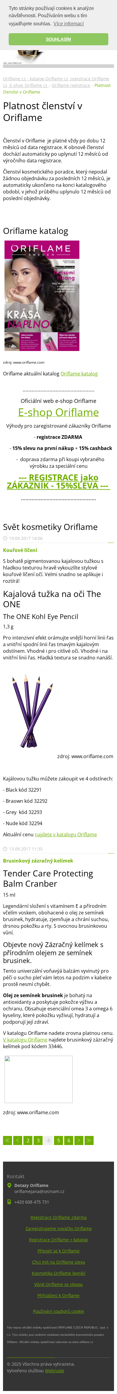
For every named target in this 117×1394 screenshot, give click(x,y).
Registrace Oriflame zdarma (59, 1217)
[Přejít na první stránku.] (7, 1140)
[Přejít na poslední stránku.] (89, 1140)
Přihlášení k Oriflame (59, 1295)
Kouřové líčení (20, 550)
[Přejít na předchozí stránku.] (17, 1140)
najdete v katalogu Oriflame (66, 834)
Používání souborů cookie (58, 1311)
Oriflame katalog (79, 373)
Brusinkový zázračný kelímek (38, 860)
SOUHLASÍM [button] (58, 39)
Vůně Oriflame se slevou (58, 1284)
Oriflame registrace (71, 85)
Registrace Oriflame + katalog (58, 1239)
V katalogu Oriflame (25, 1039)
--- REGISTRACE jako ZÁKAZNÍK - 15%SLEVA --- (58, 481)
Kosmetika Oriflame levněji (59, 1273)
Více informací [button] (68, 23)
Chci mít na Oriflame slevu (58, 1262)
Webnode (54, 1370)
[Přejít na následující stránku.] (78, 1140)
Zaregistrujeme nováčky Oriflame (59, 1228)
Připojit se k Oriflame (59, 1251)
